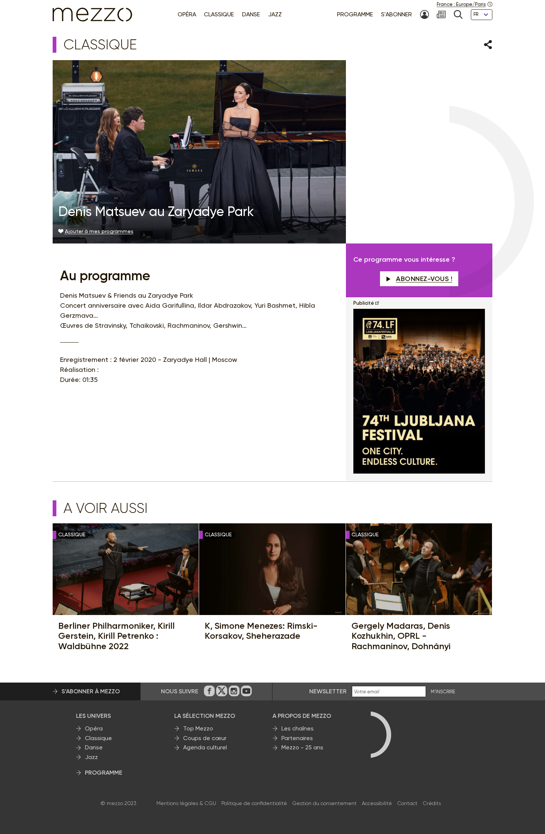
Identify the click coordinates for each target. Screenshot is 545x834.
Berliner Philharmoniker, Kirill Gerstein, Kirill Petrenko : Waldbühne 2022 (116, 636)
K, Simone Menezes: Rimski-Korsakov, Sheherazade (261, 631)
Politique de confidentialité (254, 803)
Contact (407, 803)
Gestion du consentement (324, 803)
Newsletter (328, 691)
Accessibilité (377, 803)
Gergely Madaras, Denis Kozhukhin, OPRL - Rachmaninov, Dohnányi (400, 636)
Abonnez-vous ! (424, 279)
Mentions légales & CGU (186, 803)
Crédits (432, 803)
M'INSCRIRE (443, 691)
